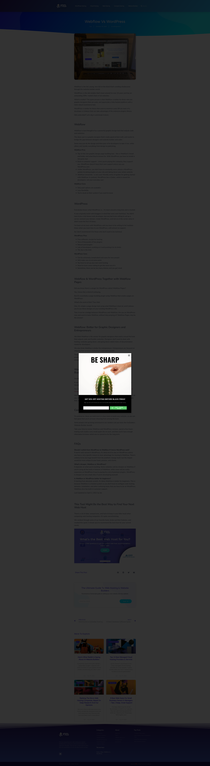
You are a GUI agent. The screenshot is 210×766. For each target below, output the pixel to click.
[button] (129, 355)
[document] (105, 383)
